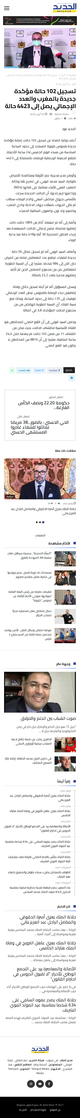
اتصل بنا (23, 1109)
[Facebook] (49, 1084)
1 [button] (43, 522)
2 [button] (40, 522)
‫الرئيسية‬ (72, 75)
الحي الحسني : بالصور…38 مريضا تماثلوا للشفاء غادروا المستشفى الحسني (40, 424)
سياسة (10, 496)
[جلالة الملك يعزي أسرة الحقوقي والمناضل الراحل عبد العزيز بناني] (40, 478)
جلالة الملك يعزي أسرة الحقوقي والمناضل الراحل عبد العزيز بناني (43, 511)
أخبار (63, 75)
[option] (40, 486)
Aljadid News (62, 114)
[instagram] (31, 1084)
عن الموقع (55, 1109)
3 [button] (37, 522)
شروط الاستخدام (38, 1109)
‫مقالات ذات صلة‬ (65, 451)
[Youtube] (40, 1084)
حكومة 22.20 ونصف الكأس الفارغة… (43, 403)
